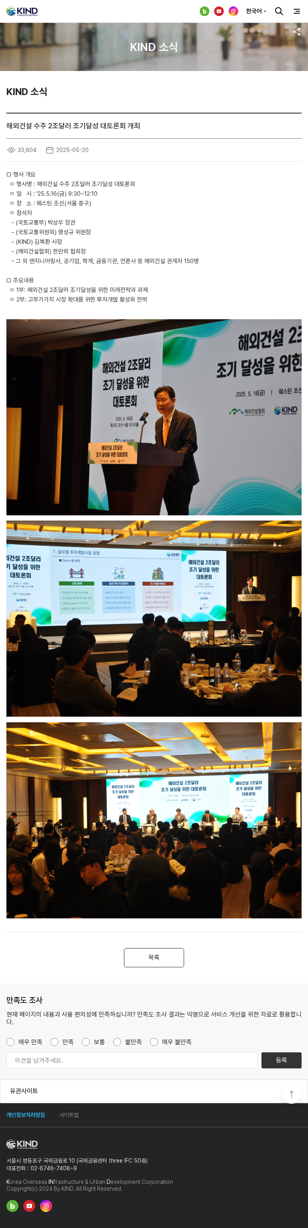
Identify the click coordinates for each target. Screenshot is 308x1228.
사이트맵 (69, 1115)
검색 (279, 11)
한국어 (254, 11)
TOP (292, 1095)
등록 (281, 1060)
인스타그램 (233, 11)
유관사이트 (24, 1091)
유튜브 (219, 11)
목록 (154, 957)
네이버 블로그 (204, 11)
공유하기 (297, 31)
